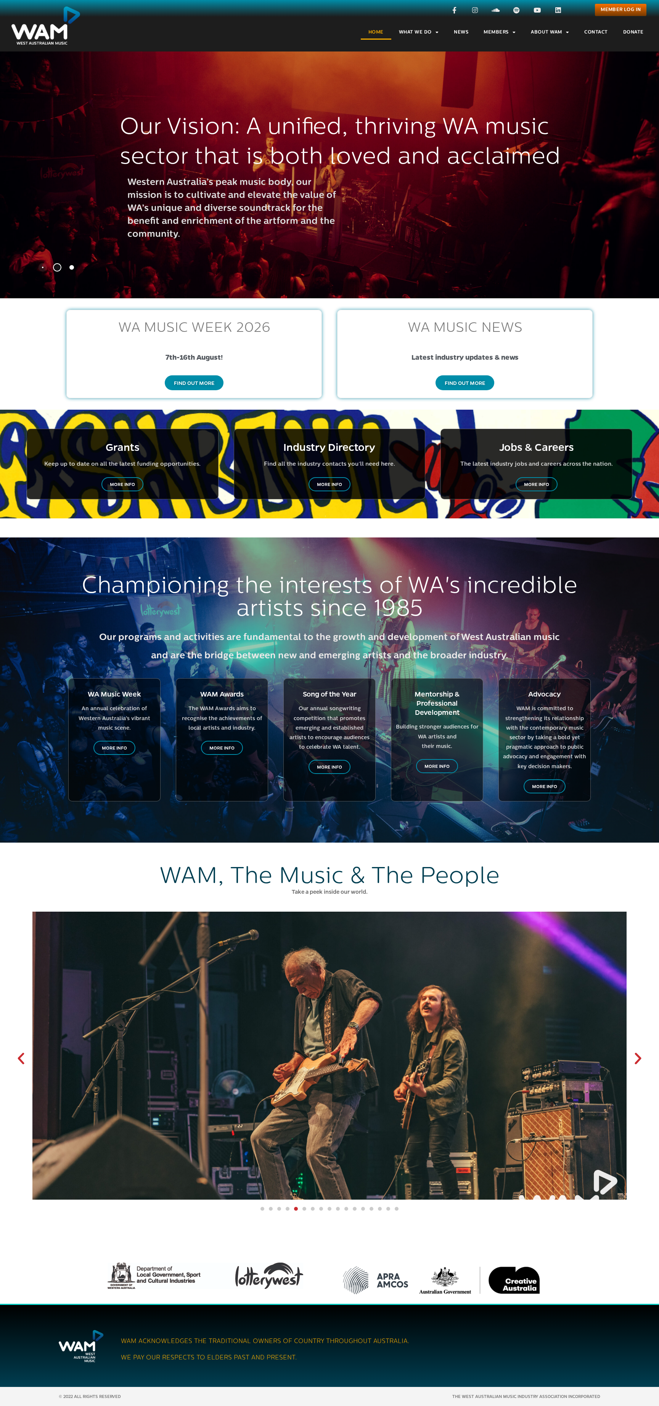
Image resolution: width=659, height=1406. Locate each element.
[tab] (43, 267)
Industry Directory (329, 447)
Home (376, 32)
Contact (596, 32)
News (461, 32)
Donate (633, 32)
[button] (21, 1058)
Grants (123, 447)
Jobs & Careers (536, 447)
